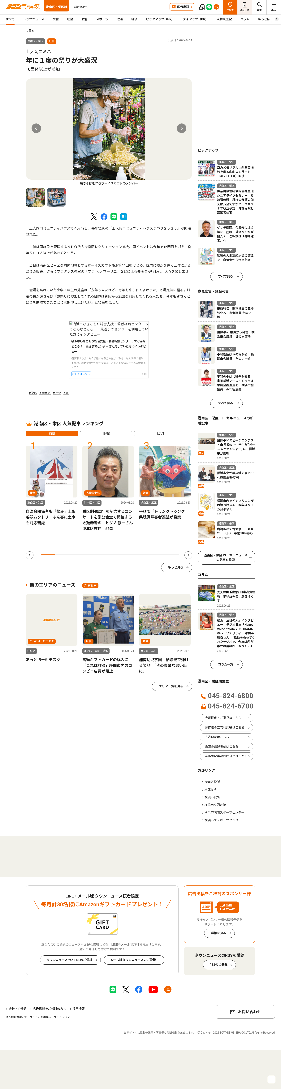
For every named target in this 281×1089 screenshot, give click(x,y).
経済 (134, 19)
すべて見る (225, 276)
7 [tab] (131, 554)
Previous (36, 128)
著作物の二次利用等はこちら (224, 727)
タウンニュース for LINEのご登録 (69, 960)
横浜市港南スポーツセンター (224, 812)
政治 (120, 19)
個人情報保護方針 (16, 1016)
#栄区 (33, 393)
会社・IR (244, 10)
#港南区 (45, 393)
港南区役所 (212, 782)
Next (181, 128)
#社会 (57, 393)
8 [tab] (145, 554)
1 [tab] (48, 554)
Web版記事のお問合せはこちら (226, 756)
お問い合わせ (249, 1011)
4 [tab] (89, 554)
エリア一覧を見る (171, 686)
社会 (70, 19)
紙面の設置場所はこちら (221, 746)
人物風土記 (224, 19)
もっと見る (175, 567)
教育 (85, 19)
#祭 (66, 393)
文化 (56, 19)
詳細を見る (218, 933)
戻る (31, 30)
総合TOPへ (81, 6)
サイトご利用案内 (40, 1016)
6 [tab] (117, 554)
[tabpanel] (109, 132)
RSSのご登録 (218, 964)
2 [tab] (62, 554)
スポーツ (102, 19)
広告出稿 (183, 7)
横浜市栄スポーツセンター (223, 820)
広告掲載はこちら (217, 737)
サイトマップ (62, 1016)
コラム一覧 (225, 664)
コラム (244, 19)
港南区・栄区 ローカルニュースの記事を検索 (225, 557)
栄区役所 (211, 789)
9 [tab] (158, 554)
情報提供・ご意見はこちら (223, 718)
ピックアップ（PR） (160, 19)
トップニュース (33, 19)
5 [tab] (103, 554)
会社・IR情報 (18, 1009)
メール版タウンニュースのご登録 (133, 960)
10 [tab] (172, 554)
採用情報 (78, 1009)
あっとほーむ (267, 19)
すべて (10, 19)
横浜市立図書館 (215, 805)
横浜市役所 (212, 797)
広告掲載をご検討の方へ (49, 1009)
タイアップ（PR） (195, 19)
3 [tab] (76, 554)
